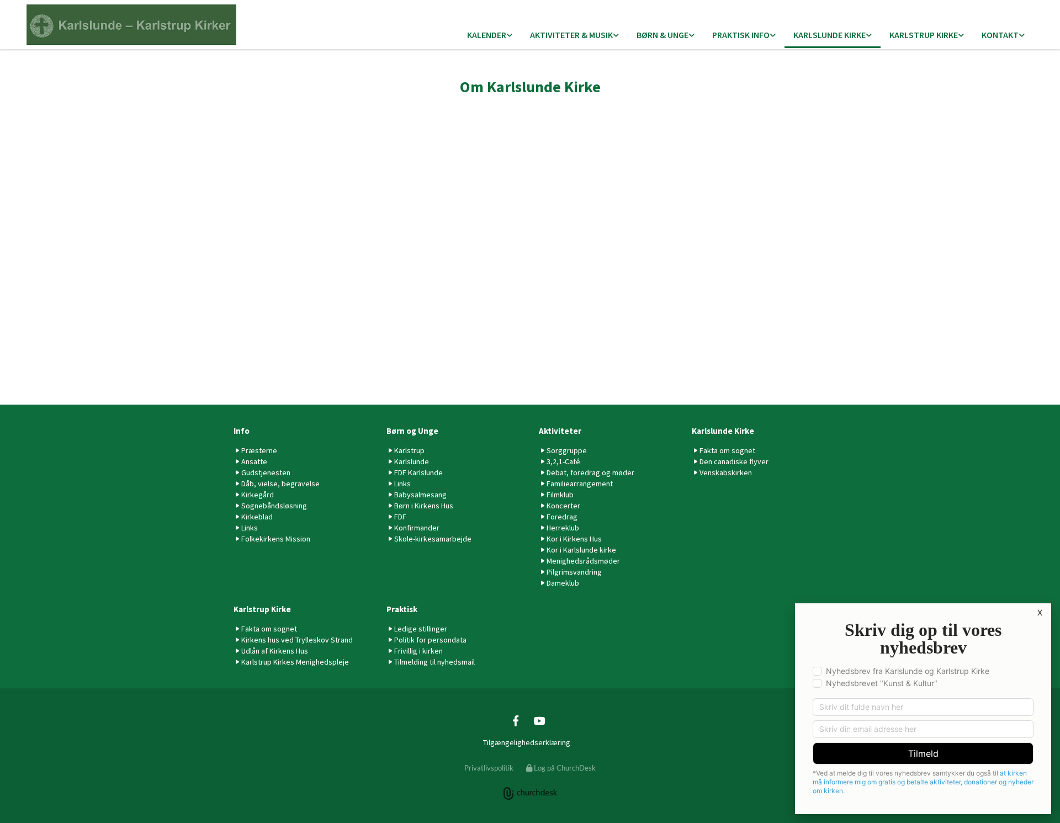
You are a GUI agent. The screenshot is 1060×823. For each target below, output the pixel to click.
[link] (489, 35)
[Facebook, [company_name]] (515, 720)
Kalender (486, 34)
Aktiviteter (560, 431)
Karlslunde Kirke (829, 34)
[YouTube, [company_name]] (539, 720)
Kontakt (1000, 34)
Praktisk (401, 609)
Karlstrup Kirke (923, 34)
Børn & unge (662, 34)
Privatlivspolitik (488, 767)
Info (242, 431)
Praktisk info (741, 34)
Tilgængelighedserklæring (526, 742)
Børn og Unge (412, 431)
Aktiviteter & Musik (571, 34)
